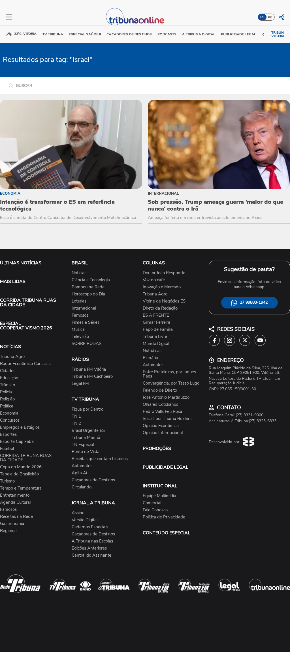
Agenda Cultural (15, 502)
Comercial (152, 503)
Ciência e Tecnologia (91, 280)
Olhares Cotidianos (160, 404)
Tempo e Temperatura (21, 488)
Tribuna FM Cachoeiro (92, 376)
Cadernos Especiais (90, 527)
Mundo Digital (156, 344)
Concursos (10, 420)
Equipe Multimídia (159, 496)
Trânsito (7, 385)
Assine (78, 513)
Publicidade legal (238, 34)
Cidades (7, 371)
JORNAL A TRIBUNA (93, 503)
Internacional (84, 308)
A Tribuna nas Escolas (92, 541)
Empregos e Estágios (20, 427)
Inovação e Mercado (162, 287)
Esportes (8, 434)
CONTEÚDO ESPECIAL (166, 533)
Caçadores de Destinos (93, 480)
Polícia (6, 392)
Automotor (82, 466)
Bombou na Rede (88, 287)
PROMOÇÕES (157, 448)
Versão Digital (84, 520)
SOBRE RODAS (86, 344)
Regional (8, 531)
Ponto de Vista (85, 452)
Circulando (81, 487)
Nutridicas (152, 351)
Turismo (7, 481)
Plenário (150, 358)
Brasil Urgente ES (88, 430)
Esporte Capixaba (17, 441)
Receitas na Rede (16, 516)
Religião (7, 399)
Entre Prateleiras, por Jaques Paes (169, 374)
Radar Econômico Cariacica (25, 364)
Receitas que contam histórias (100, 459)
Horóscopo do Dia (88, 294)
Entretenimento (14, 495)
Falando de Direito (160, 390)
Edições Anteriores (89, 548)
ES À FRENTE (156, 315)
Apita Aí (79, 473)
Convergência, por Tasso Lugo (171, 383)
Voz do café (154, 280)
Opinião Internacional (163, 433)
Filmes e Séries (85, 322)
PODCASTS (166, 34)
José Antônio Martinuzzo (166, 397)
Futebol (7, 449)
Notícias (79, 273)
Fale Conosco (155, 510)
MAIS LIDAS (12, 281)
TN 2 (76, 423)
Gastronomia (12, 524)
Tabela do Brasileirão (19, 474)
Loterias (79, 301)
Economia (9, 413)
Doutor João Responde (164, 273)
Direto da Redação (160, 308)
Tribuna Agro (12, 357)
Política (6, 406)
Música (78, 329)
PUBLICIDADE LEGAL (165, 467)
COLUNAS (154, 263)
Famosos (8, 509)
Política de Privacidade (164, 517)
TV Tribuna (52, 34)
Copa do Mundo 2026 (21, 467)
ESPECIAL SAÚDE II (85, 34)
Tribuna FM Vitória (89, 369)
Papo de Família (158, 329)
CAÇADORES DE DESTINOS (129, 34)
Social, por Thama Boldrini (167, 419)
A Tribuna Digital (198, 34)
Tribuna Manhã (86, 438)
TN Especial (83, 445)
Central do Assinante (91, 555)
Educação (9, 378)
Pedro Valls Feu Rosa (162, 411)
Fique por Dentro (87, 409)
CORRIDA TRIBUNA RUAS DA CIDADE (28, 302)
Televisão (80, 336)
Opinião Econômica (161, 426)
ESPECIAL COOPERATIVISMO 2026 (26, 325)
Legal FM (80, 383)
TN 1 (76, 416)
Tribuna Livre (155, 336)
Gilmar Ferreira (156, 322)
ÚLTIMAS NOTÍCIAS (20, 263)
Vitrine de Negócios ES (164, 301)
